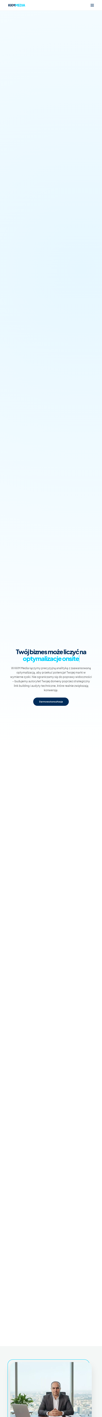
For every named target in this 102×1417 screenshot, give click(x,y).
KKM (16, 5)
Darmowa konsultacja (51, 701)
